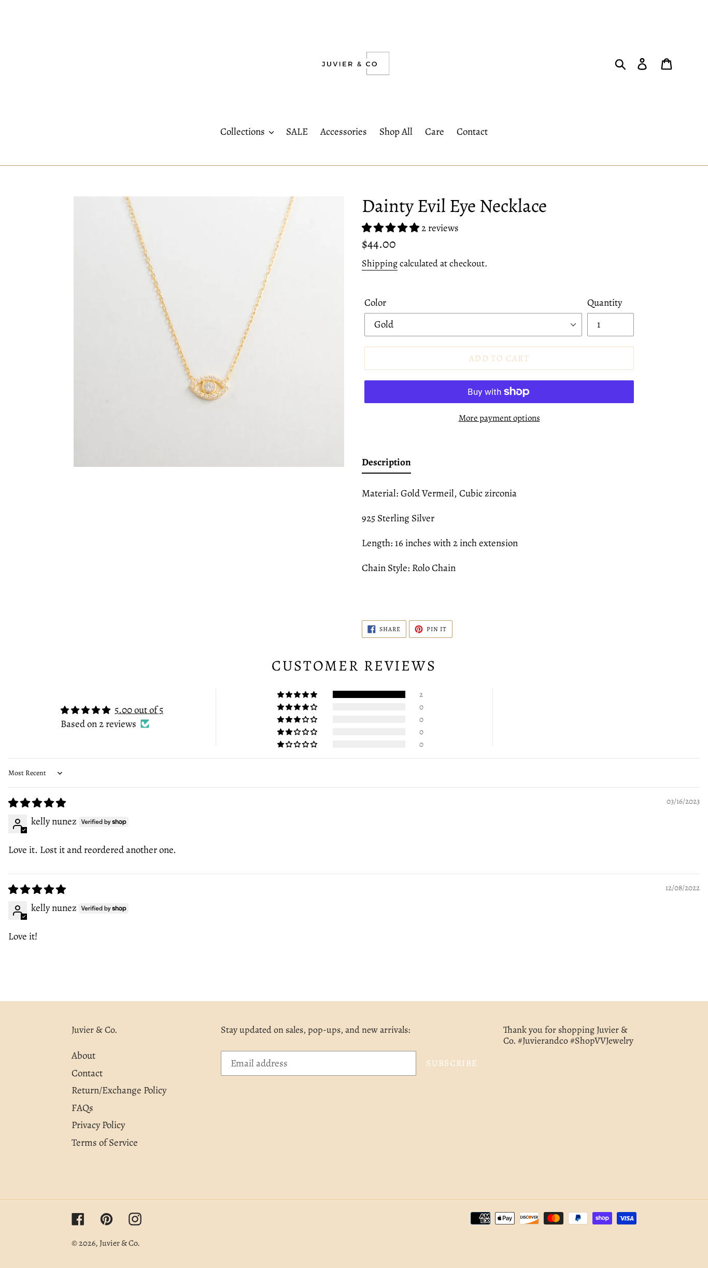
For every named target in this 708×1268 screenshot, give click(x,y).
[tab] (386, 464)
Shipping (380, 263)
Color (375, 302)
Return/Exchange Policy (119, 1090)
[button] (391, 228)
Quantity (604, 302)
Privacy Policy (98, 1125)
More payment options (499, 418)
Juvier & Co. (120, 1243)
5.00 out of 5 (139, 710)
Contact (87, 1073)
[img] (37, 803)
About (83, 1055)
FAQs (82, 1108)
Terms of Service (105, 1142)
